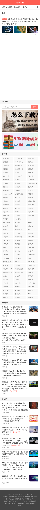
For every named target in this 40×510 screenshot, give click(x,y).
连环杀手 (17, 279)
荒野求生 (17, 208)
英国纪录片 (6, 165)
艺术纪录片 (6, 197)
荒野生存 (17, 244)
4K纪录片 (18, 172)
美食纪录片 (31, 169)
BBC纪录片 (18, 158)
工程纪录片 (18, 265)
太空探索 (5, 279)
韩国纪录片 (18, 294)
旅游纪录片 (6, 294)
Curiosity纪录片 (7, 194)
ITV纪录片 (6, 251)
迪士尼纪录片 (32, 201)
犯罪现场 (30, 276)
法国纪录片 (6, 180)
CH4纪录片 (31, 180)
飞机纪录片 (31, 244)
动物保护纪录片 (7, 272)
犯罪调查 (5, 169)
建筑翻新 (17, 240)
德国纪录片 (18, 187)
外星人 (30, 229)
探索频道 (5, 162)
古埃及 (5, 276)
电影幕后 (5, 201)
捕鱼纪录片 (18, 297)
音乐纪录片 (31, 187)
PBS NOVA (6, 258)
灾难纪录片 (31, 208)
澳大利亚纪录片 (32, 183)
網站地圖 (29, 494)
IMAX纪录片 (31, 240)
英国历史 (30, 258)
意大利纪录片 (7, 262)
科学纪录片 (6, 283)
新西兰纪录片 (32, 283)
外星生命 (17, 222)
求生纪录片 (18, 247)
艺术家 (5, 247)
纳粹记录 (5, 219)
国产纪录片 (31, 165)
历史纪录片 (18, 233)
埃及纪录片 (31, 290)
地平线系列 (31, 247)
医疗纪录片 (6, 205)
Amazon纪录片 (7, 240)
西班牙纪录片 (32, 254)
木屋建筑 (5, 297)
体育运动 (17, 180)
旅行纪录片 (18, 201)
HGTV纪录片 (31, 265)
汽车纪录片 (31, 205)
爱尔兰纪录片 (19, 272)
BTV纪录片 (6, 244)
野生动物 (17, 197)
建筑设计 (30, 197)
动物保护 (5, 229)
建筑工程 (5, 187)
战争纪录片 (31, 212)
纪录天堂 (20, 2)
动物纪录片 (31, 172)
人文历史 (24, 7)
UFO (29, 219)
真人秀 (30, 222)
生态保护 (5, 212)
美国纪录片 (6, 158)
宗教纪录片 (6, 215)
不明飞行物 (18, 258)
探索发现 (5, 287)
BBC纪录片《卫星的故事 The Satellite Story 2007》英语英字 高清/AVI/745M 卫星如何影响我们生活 (20, 21)
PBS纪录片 (6, 172)
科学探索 (9, 7)
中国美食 (5, 183)
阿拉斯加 (5, 265)
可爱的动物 (18, 237)
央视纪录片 (31, 158)
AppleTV (17, 262)
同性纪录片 (31, 215)
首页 (3, 7)
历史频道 (30, 176)
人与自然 (17, 276)
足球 (16, 226)
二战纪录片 (18, 190)
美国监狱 (5, 290)
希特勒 (17, 212)
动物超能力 (31, 269)
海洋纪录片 (6, 226)
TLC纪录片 (31, 294)
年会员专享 (18, 165)
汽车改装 (30, 226)
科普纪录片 (18, 229)
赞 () (36, 35)
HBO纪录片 (6, 190)
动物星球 (30, 279)
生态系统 (17, 254)
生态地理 (17, 7)
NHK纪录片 (18, 176)
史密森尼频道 (19, 194)
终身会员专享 (19, 169)
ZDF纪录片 (18, 283)
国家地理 (30, 162)
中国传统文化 (19, 269)
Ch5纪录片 (6, 208)
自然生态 (30, 190)
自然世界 (30, 251)
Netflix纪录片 (19, 162)
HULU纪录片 (6, 222)
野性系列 (17, 290)
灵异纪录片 (31, 233)
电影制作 (17, 205)
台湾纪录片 (6, 233)
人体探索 (5, 237)
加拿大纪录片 (7, 176)
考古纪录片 (18, 183)
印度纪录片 (31, 237)
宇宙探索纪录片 (7, 269)
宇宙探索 (30, 194)
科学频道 (17, 251)
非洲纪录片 (18, 219)
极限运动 (17, 287)
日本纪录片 (18, 215)
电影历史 (30, 272)
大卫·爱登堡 (31, 262)
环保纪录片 (31, 287)
